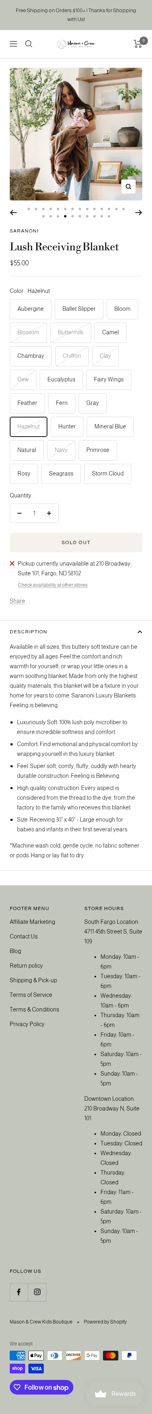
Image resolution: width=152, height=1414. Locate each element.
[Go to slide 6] (65, 209)
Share (17, 601)
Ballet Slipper (79, 309)
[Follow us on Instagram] (37, 1292)
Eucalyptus (61, 379)
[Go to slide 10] (94, 209)
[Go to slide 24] (109, 216)
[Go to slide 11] (102, 209)
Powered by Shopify (105, 1322)
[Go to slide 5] (58, 209)
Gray (92, 403)
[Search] (28, 43)
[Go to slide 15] (43, 216)
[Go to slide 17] (58, 216)
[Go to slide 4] (50, 209)
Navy (61, 450)
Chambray (30, 356)
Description (28, 632)
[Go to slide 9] (87, 209)
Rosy (23, 473)
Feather (27, 403)
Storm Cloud (108, 473)
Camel (110, 332)
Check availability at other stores (53, 585)
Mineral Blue (110, 426)
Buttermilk (70, 332)
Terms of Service (31, 995)
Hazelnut (28, 426)
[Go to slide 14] (123, 209)
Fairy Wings (109, 379)
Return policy (26, 965)
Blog (15, 951)
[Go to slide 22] (94, 216)
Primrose (97, 450)
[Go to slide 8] (80, 209)
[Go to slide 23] (102, 216)
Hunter (67, 426)
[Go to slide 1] (29, 209)
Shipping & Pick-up (33, 980)
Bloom (122, 309)
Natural (26, 450)
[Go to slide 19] (72, 216)
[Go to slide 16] (50, 216)
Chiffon (72, 356)
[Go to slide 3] (43, 209)
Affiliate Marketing (32, 922)
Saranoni (24, 231)
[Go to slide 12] (109, 209)
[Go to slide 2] (36, 209)
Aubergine (30, 309)
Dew (23, 379)
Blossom (28, 332)
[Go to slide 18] (65, 216)
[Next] (138, 212)
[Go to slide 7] (72, 209)
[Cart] (138, 44)
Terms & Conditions (34, 1009)
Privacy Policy (27, 1024)
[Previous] (13, 212)
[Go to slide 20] (80, 216)
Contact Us (24, 936)
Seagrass (61, 473)
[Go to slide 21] (87, 216)
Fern (62, 403)
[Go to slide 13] (116, 209)
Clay (105, 356)
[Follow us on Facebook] (19, 1292)
